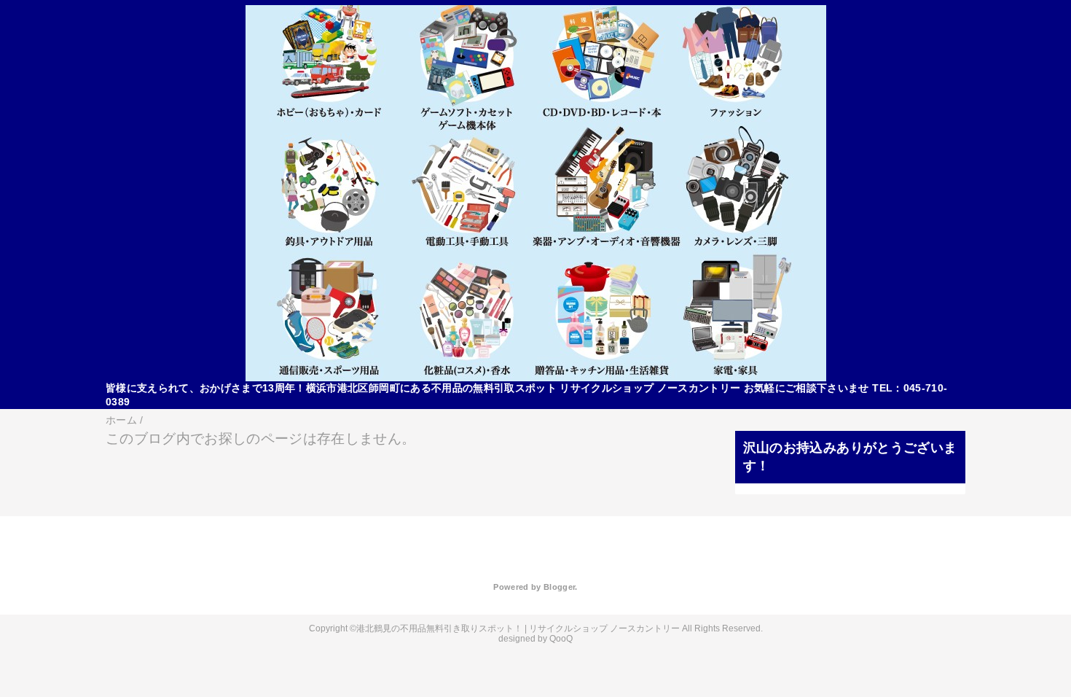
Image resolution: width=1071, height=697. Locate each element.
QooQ (561, 639)
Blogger (559, 587)
